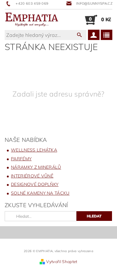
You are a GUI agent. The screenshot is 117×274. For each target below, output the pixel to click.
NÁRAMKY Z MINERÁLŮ (36, 167)
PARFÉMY (21, 159)
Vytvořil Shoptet (61, 261)
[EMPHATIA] (32, 20)
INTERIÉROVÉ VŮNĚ (32, 176)
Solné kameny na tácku (40, 193)
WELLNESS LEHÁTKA (34, 150)
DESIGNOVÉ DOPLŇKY (34, 184)
